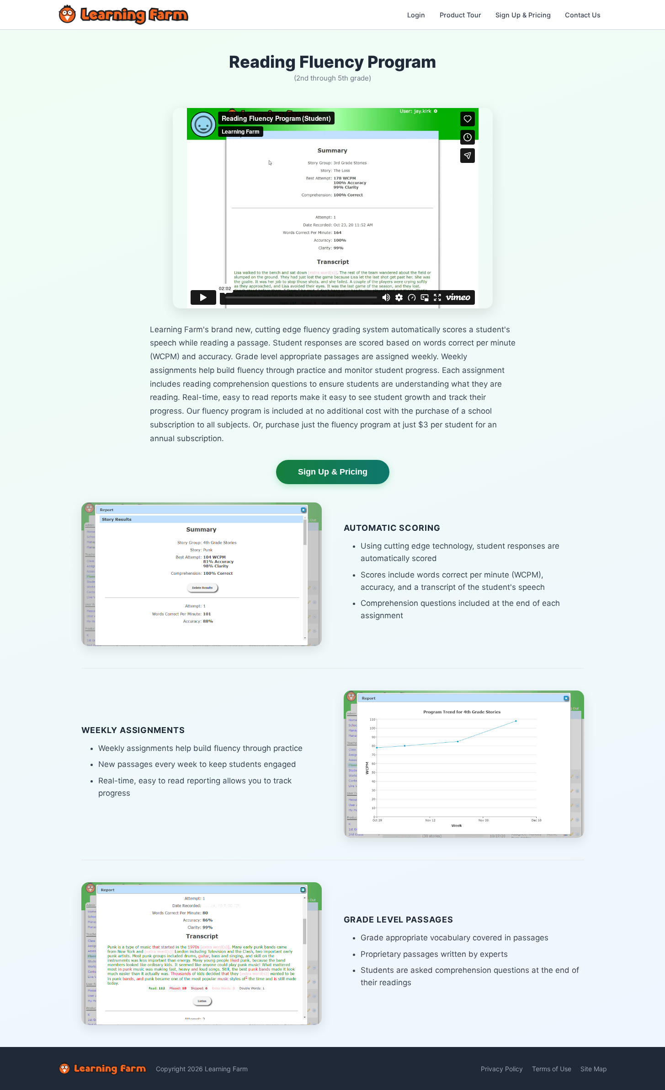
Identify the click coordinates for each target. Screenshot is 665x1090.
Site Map (593, 1069)
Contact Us (583, 15)
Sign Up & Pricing (523, 15)
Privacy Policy (502, 1069)
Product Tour (460, 15)
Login (416, 15)
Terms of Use (551, 1069)
